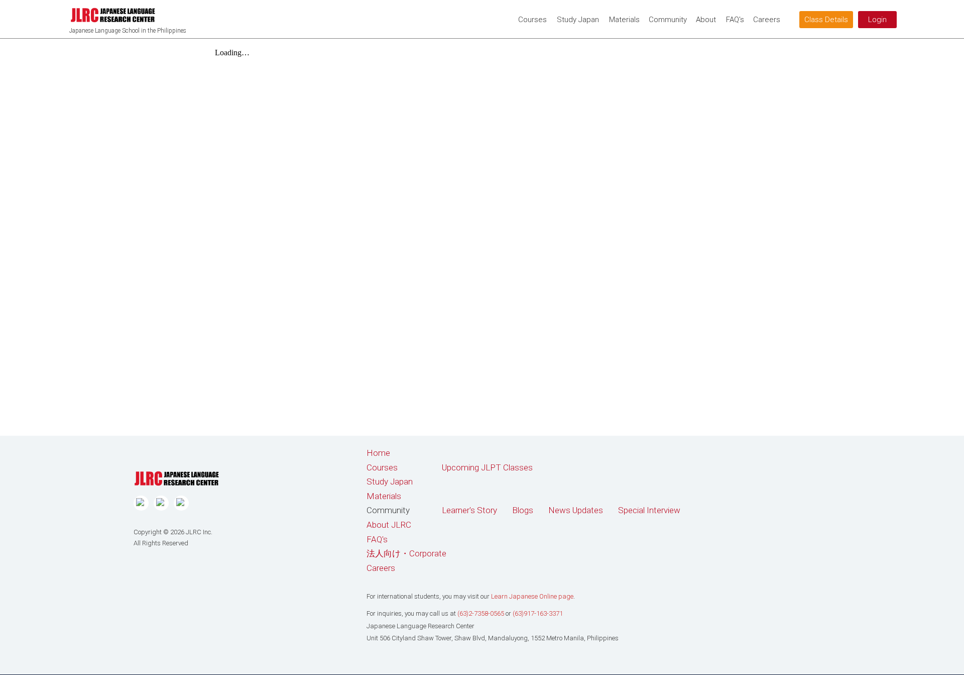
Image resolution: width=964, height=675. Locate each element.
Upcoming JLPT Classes (487, 467)
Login (877, 19)
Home (378, 453)
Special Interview (649, 510)
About (706, 19)
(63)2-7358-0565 (480, 613)
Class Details (826, 19)
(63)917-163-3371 (538, 613)
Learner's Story (469, 510)
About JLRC (389, 525)
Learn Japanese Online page (532, 596)
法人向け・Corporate (406, 553)
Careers (381, 568)
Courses (532, 19)
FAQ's (735, 19)
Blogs (522, 510)
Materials (624, 19)
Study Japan (578, 19)
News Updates (575, 510)
